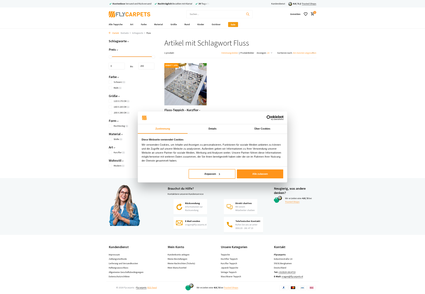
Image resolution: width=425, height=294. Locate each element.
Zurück (115, 33)
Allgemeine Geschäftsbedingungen (126, 272)
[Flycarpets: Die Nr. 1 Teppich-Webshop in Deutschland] (129, 14)
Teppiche (225, 254)
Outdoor (216, 24)
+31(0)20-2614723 (287, 272)
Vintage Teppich (229, 272)
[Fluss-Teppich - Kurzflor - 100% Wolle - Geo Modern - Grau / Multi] (185, 84)
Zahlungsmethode (118, 258)
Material (158, 24)
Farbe (144, 24)
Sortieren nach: (284, 52)
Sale (233, 24)
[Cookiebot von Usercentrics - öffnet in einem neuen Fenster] (269, 117)
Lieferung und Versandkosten (123, 263)
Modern (119, 165)
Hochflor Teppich (229, 258)
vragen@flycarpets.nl (292, 276)
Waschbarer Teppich (231, 276)
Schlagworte (137, 33)
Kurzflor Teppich (229, 263)
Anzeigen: (261, 52)
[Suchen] (247, 14)
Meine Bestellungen (177, 258)
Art (131, 24)
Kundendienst (278, 3)
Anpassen (210, 173)
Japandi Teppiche (229, 267)
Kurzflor (119, 152)
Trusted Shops (309, 3)
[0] (311, 14)
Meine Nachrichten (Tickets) (181, 263)
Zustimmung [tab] (162, 128)
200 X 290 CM (121, 112)
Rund (187, 24)
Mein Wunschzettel (177, 267)
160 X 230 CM (121, 106)
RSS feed (152, 287)
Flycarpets (141, 287)
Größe (173, 24)
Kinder (200, 24)
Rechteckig (121, 125)
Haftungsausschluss (118, 267)
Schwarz (119, 81)
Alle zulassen (260, 173)
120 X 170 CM (121, 101)
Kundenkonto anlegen (178, 254)
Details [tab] (213, 128)
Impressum (114, 254)
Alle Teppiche (116, 24)
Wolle (118, 139)
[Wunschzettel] (305, 14)
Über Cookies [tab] (262, 128)
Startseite (125, 33)
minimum (117, 66)
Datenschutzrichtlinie (119, 276)
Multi (117, 87)
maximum (146, 66)
